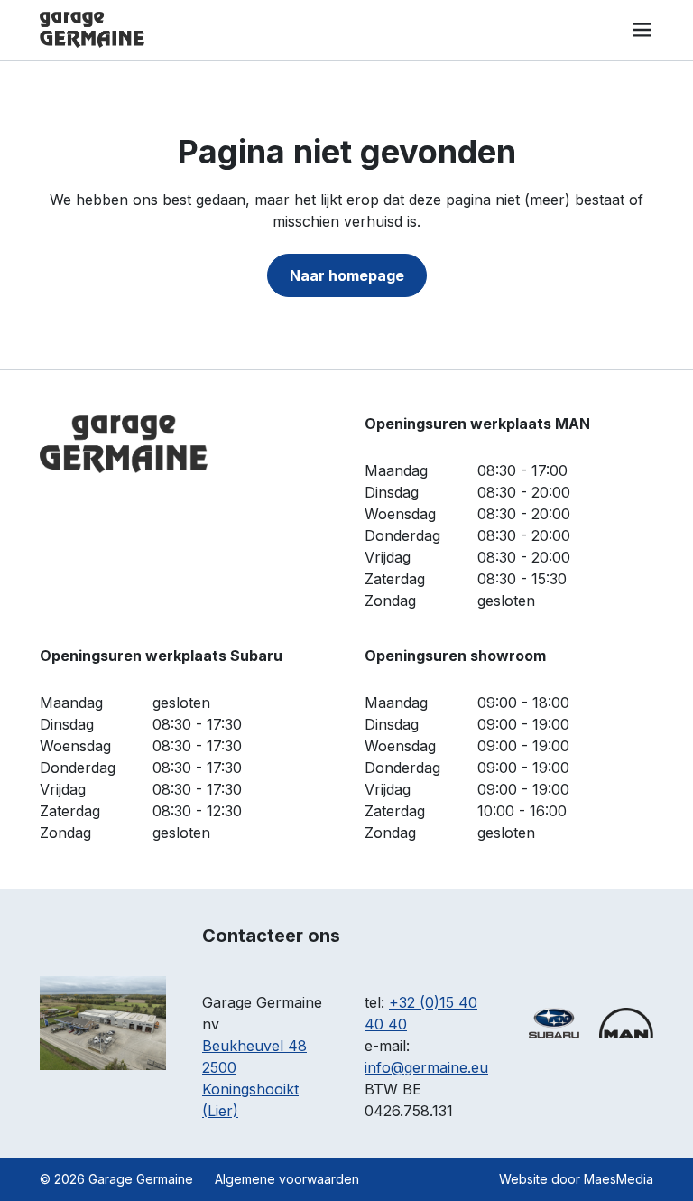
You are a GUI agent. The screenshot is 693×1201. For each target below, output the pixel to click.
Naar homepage (347, 275)
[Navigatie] (642, 30)
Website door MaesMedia (576, 1179)
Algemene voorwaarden (287, 1179)
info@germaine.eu (426, 1067)
